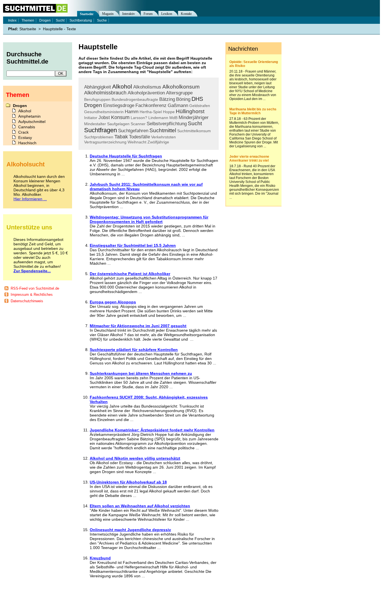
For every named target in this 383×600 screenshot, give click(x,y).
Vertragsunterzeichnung (105, 142)
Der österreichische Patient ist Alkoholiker (130, 273)
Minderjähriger (194, 117)
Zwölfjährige (158, 142)
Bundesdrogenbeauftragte (135, 99)
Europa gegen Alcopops (113, 302)
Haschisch (27, 143)
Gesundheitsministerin (104, 112)
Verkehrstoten (163, 137)
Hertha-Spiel (151, 112)
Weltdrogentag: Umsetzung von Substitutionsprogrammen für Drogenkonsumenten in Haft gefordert (149, 219)
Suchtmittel (162, 130)
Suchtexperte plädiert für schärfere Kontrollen (134, 349)
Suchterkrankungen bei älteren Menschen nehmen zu (141, 373)
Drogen (93, 105)
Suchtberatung (81, 20)
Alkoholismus (147, 87)
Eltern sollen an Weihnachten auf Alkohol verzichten (140, 506)
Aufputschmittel (31, 121)
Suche (102, 20)
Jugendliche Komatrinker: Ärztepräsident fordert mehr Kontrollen (152, 430)
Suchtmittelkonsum (194, 131)
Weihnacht (137, 142)
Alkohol (122, 86)
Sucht (195, 123)
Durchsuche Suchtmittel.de (27, 58)
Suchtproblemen (98, 137)
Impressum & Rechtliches (32, 294)
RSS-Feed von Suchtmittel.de (35, 288)
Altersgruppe (179, 93)
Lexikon (166, 14)
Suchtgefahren (133, 130)
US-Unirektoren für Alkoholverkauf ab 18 (128, 482)
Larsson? (139, 117)
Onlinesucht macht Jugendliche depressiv (130, 529)
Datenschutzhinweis (27, 301)
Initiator (90, 117)
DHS (197, 99)
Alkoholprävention (146, 93)
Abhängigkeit (97, 87)
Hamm (132, 111)
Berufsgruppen (97, 99)
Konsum (120, 117)
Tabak (121, 136)
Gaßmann (178, 105)
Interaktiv (128, 14)
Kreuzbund (100, 558)
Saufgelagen (118, 124)
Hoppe (169, 112)
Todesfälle (139, 136)
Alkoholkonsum (181, 87)
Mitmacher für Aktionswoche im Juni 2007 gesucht (138, 326)
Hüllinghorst (190, 111)
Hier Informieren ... (30, 199)
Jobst (104, 117)
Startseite (86, 14)
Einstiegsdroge (118, 105)
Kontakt (186, 14)
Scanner (138, 124)
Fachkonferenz (151, 105)
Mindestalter (95, 124)
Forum (148, 14)
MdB (173, 117)
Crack (23, 132)
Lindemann (158, 117)
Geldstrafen (199, 105)
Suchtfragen (100, 130)
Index (12, 20)
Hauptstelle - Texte (59, 29)
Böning (183, 99)
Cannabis (26, 127)
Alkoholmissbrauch (105, 93)
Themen (28, 20)
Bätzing (167, 99)
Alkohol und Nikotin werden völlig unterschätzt (135, 458)
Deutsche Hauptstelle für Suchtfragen (126, 156)
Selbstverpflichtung (167, 123)
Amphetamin (29, 116)
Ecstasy (25, 137)
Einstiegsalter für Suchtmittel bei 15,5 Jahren (133, 245)
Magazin (108, 14)
